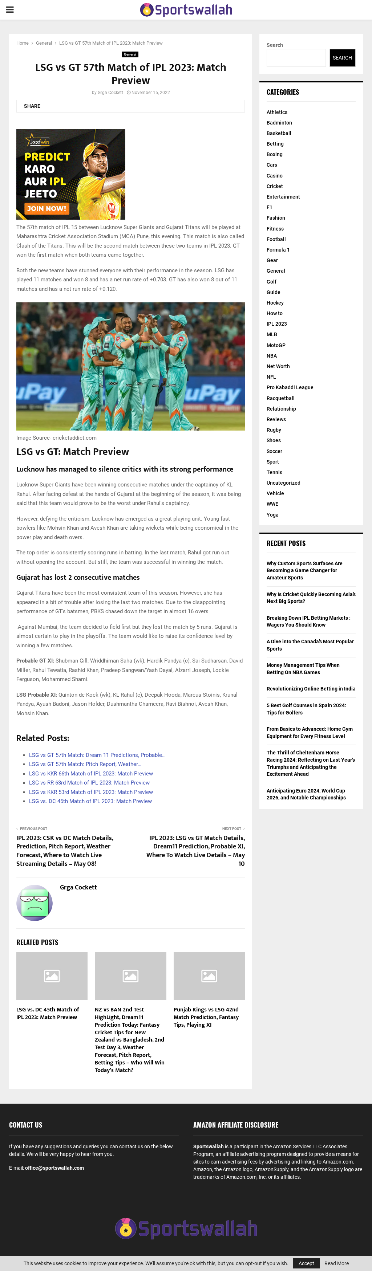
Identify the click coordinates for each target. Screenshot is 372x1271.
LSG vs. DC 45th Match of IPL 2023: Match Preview (47, 1013)
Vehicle (275, 493)
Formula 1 (278, 250)
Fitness (275, 229)
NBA (272, 356)
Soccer (274, 451)
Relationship (281, 409)
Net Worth (278, 366)
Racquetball (281, 398)
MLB (272, 334)
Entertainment (283, 197)
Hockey (275, 303)
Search (275, 45)
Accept (306, 1263)
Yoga (273, 515)
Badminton (279, 123)
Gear (272, 260)
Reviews (276, 419)
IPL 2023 (277, 324)
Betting (275, 144)
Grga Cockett (110, 92)
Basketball (279, 133)
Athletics (277, 112)
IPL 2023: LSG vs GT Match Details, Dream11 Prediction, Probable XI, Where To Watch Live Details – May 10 (195, 851)
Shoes (274, 440)
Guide (273, 292)
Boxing (275, 154)
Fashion (276, 218)
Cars (272, 165)
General (130, 54)
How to (275, 313)
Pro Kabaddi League (290, 387)
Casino (275, 176)
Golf (271, 282)
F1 (269, 207)
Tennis (274, 472)
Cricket (275, 186)
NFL (271, 377)
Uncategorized (283, 483)
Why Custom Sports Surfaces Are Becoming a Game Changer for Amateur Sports (305, 570)
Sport (273, 462)
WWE (272, 504)
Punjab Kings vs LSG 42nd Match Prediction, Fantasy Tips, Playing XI (206, 1017)
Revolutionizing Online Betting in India (311, 689)
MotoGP (276, 345)
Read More (336, 1263)
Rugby (274, 430)
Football (276, 239)
